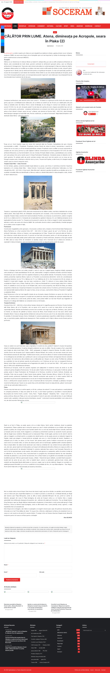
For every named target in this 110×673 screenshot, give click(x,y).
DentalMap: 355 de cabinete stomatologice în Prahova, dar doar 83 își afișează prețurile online (49, 2)
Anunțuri (80, 26)
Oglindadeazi (50, 46)
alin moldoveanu (36, 633)
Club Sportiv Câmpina (37, 636)
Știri (15, 26)
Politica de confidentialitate (82, 670)
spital (43, 659)
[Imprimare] (2, 51)
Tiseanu (34, 662)
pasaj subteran (35, 650)
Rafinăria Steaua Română (38, 656)
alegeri (34, 630)
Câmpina (46, 645)
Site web (41, 572)
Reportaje (22, 26)
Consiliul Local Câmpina (38, 642)
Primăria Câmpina (36, 653)
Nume (6, 564)
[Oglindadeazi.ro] (7, 13)
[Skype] (2, 41)
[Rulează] (78, 100)
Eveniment (41, 26)
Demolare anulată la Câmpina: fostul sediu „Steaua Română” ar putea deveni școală (13, 606)
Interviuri (31, 26)
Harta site (97, 670)
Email (6, 572)
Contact (98, 26)
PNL (45, 650)
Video (72, 26)
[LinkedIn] (2, 34)
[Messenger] (2, 44)
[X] (2, 30)
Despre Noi (88, 26)
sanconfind (35, 659)
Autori (92, 670)
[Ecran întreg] (104, 100)
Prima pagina (6, 26)
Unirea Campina (44, 662)
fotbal (34, 648)
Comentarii (91, 64)
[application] (91, 93)
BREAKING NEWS (62, 632)
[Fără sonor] (101, 100)
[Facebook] (2, 27)
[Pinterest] (2, 37)
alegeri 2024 (43, 630)
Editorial (50, 26)
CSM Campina (35, 645)
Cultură (59, 26)
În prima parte (8, 53)
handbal (42, 648)
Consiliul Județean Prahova (39, 639)
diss (84, 70)
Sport (66, 26)
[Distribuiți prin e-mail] (2, 48)
